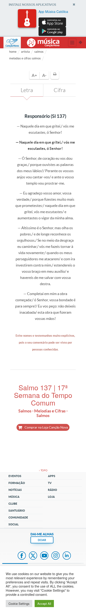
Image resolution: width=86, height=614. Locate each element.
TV (50, 482)
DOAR (42, 540)
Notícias (15, 489)
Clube (12, 503)
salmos (39, 51)
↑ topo (43, 470)
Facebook (21, 556)
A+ (34, 75)
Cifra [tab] (60, 90)
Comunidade (18, 517)
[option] (43, 22)
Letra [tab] (27, 90)
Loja (51, 496)
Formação (16, 482)
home (13, 51)
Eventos (14, 476)
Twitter (33, 556)
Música (13, 496)
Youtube (44, 556)
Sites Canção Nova (80, 42)
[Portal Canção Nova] (12, 42)
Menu (72, 42)
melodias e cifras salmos (25, 58)
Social (13, 524)
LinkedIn (66, 556)
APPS (51, 476)
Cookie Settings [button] (19, 603)
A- (44, 75)
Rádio (52, 489)
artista (25, 51)
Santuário (16, 510)
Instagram (55, 556)
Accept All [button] (44, 603)
